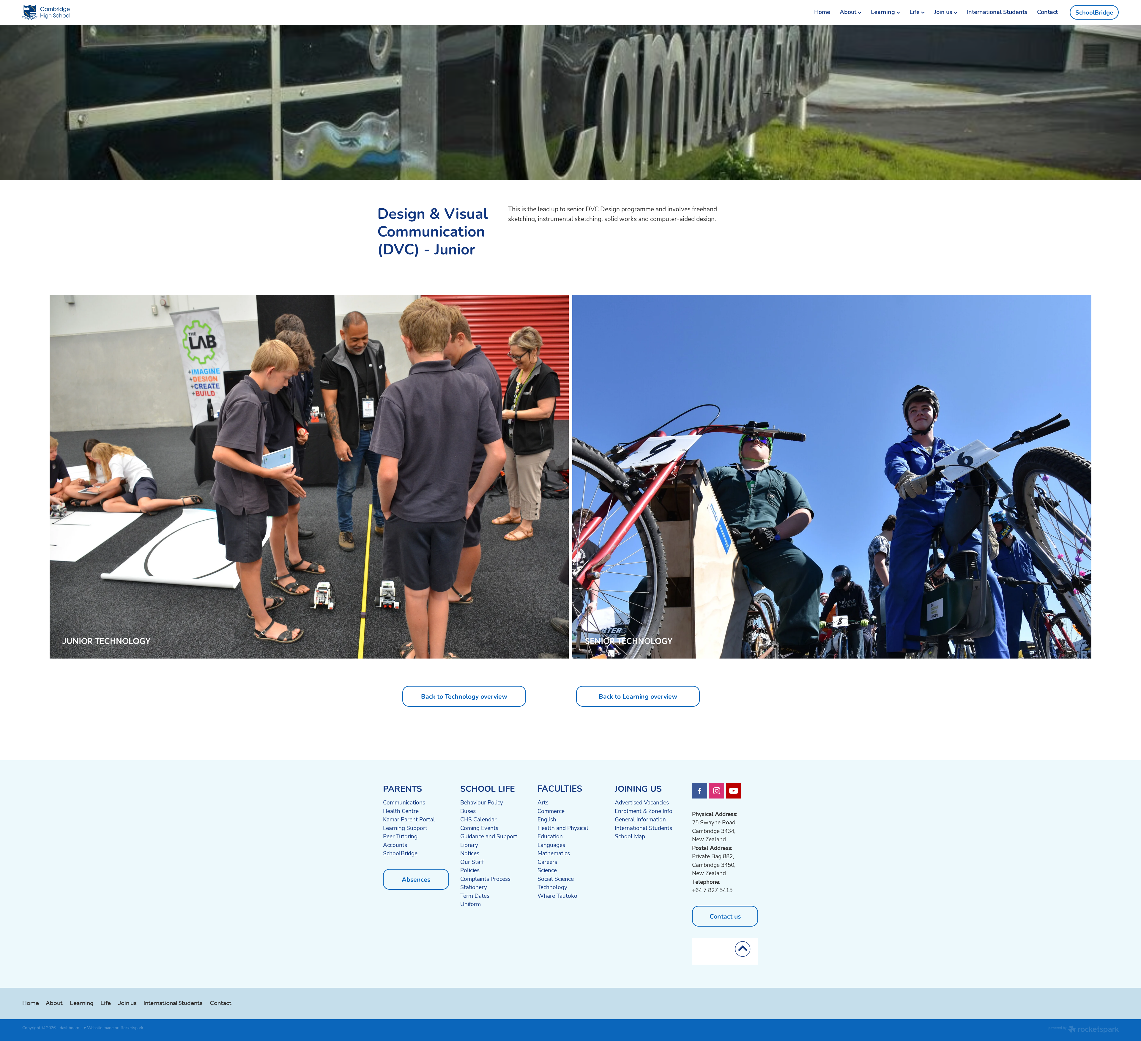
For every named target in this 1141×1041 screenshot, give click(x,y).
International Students (997, 12)
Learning (883, 12)
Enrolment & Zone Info (643, 811)
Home (822, 12)
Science (547, 870)
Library (469, 845)
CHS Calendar (478, 819)
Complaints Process (485, 879)
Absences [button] (416, 879)
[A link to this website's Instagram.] (716, 791)
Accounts (395, 845)
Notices (469, 853)
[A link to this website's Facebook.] (699, 791)
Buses (468, 811)
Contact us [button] (725, 916)
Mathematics (554, 853)
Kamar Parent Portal (409, 819)
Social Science (556, 879)
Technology (552, 887)
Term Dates (474, 896)
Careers (547, 862)
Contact (1047, 12)
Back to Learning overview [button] (638, 696)
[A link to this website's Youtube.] (733, 791)
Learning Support (405, 828)
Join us (944, 12)
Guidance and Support (488, 836)
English (547, 819)
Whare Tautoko (557, 896)
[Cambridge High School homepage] (132, 12)
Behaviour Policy (481, 802)
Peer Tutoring (400, 836)
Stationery (473, 887)
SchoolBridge (1094, 12)
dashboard (69, 1027)
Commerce (551, 811)
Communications (404, 802)
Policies (470, 870)
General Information (640, 819)
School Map (630, 836)
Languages (551, 845)
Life (915, 12)
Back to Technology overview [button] (464, 696)
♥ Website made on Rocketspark (113, 1027)
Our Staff (472, 862)
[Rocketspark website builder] (1083, 1030)
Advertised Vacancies (642, 802)
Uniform (470, 904)
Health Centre (401, 811)
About (849, 12)
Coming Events (479, 828)
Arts (543, 802)
